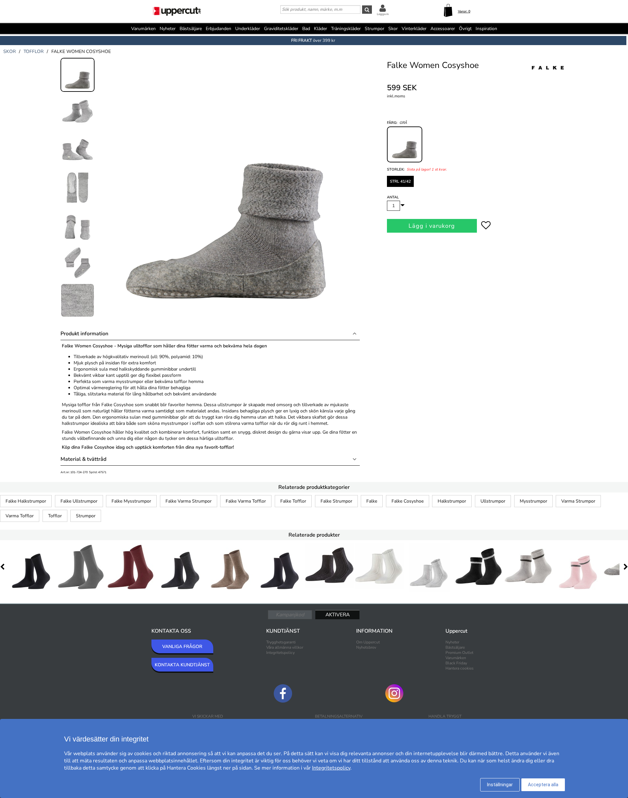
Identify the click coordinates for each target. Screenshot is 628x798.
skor (9, 51)
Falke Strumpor (336, 501)
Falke (371, 501)
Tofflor (55, 516)
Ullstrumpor (492, 501)
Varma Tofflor (20, 516)
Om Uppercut (368, 642)
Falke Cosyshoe (408, 501)
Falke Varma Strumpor (189, 501)
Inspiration (486, 28)
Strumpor (86, 516)
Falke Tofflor (293, 501)
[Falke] (548, 75)
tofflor (34, 51)
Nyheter (168, 28)
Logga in (383, 14)
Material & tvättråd (83, 459)
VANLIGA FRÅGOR (182, 646)
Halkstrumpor (452, 501)
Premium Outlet (459, 652)
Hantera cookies (459, 668)
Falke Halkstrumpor (26, 501)
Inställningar (500, 784)
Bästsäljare (191, 28)
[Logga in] (382, 8)
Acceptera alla (543, 784)
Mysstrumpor (533, 501)
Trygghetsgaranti (281, 642)
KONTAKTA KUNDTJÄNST (182, 665)
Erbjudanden (218, 28)
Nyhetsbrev (366, 647)
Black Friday (456, 663)
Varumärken (143, 28)
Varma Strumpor (578, 501)
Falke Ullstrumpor (79, 501)
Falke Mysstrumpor (131, 501)
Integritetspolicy (280, 652)
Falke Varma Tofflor (246, 501)
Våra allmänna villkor (284, 647)
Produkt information (84, 333)
